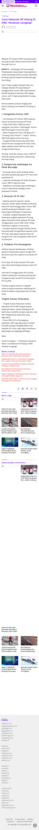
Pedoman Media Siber (25, 822)
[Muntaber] (16, 5)
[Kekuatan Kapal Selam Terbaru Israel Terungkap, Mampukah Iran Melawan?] (29, 442)
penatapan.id (6, 778)
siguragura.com (7, 731)
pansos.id (5, 803)
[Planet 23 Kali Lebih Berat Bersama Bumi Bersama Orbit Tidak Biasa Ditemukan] (10, 402)
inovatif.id (5, 768)
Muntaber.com (26, 825)
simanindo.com (7, 733)
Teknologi (5, 16)
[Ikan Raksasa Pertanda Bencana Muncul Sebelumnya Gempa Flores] (29, 422)
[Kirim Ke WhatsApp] (35, 388)
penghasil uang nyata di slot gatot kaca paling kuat (19, 688)
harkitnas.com (6, 724)
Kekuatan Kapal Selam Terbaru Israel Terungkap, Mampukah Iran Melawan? (19, 380)
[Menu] (3, 5)
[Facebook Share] (18, 388)
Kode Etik (9, 819)
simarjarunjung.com (9, 808)
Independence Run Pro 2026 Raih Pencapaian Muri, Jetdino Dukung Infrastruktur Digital (18, 360)
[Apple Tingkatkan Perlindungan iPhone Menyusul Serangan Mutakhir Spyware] (10, 442)
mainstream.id (7, 788)
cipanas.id (5, 766)
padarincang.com (8, 736)
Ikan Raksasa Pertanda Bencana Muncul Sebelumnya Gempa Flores (16, 370)
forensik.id (5, 791)
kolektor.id (5, 740)
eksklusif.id (5, 798)
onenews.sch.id (7, 756)
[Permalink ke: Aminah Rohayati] (3, 27)
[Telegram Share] (31, 388)
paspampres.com (8, 805)
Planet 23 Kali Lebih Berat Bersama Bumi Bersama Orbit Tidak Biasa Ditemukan (16, 355)
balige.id (4, 780)
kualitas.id (5, 751)
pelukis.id (5, 746)
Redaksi (30, 819)
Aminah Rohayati (11, 26)
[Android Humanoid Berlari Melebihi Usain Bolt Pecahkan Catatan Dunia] (10, 422)
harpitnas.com (7, 753)
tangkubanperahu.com (9, 726)
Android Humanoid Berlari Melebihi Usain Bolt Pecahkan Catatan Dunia (18, 365)
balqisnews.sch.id (8, 800)
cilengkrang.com (7, 738)
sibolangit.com (7, 728)
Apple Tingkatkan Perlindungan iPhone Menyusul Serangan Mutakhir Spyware (19, 375)
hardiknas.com (7, 758)
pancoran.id (6, 748)
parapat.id (5, 776)
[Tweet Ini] (22, 388)
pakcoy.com (6, 760)
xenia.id (4, 771)
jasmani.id (5, 796)
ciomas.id (5, 783)
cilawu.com (5, 793)
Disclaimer (10, 822)
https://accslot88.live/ (9, 708)
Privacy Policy (20, 819)
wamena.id (5, 773)
